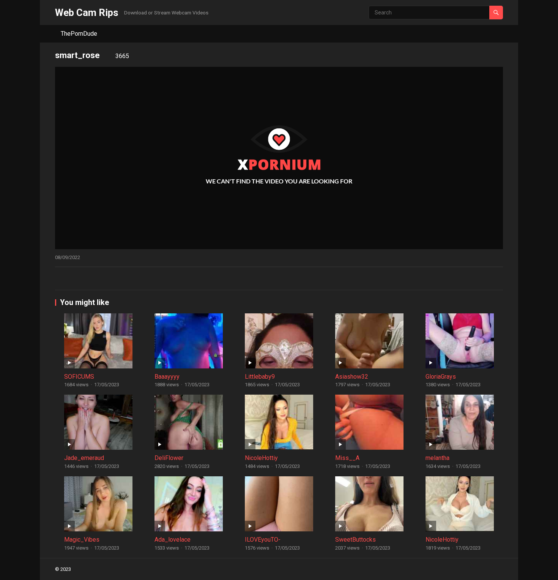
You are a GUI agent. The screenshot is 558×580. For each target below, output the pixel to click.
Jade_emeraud (84, 457)
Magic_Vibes (81, 539)
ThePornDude (79, 33)
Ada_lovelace (172, 539)
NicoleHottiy (261, 457)
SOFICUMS (79, 376)
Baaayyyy (167, 376)
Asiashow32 (351, 376)
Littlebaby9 (260, 376)
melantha (437, 457)
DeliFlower (168, 457)
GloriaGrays (441, 376)
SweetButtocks (355, 539)
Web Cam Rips (86, 12)
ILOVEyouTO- (263, 539)
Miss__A (347, 457)
